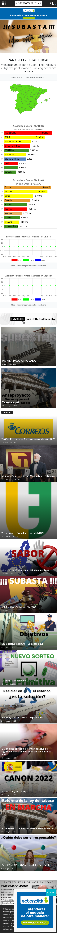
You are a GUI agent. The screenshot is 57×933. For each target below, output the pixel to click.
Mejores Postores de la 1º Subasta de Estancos (28, 476)
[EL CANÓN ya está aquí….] (28, 779)
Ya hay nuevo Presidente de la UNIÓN (22, 533)
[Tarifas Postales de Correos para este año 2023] (28, 427)
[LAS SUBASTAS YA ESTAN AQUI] (28, 594)
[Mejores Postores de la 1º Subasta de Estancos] (28, 463)
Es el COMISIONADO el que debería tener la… (26, 865)
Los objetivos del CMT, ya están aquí (22, 643)
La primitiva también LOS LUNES (19, 680)
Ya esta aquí (10, 402)
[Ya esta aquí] (28, 389)
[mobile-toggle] (3, 3)
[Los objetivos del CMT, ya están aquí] (28, 631)
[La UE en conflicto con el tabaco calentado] (28, 557)
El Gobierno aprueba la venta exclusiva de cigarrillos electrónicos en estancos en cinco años (26, 751)
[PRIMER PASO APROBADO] (28, 348)
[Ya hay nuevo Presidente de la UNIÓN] (28, 510)
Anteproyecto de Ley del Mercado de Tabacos (27, 828)
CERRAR (51, 892)
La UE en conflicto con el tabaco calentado (25, 569)
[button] (52, 4)
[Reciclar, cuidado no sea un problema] (28, 705)
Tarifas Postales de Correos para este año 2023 (28, 439)
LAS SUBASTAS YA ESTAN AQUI (19, 606)
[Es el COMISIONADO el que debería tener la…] (28, 853)
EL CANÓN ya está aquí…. (15, 791)
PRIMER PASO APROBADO (19, 360)
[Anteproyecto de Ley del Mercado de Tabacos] (28, 816)
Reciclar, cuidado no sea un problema (22, 717)
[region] (28, 36)
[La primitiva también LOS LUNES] (28, 668)
